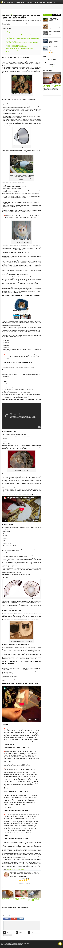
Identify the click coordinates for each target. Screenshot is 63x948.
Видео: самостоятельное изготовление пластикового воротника (22, 42)
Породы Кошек (7, 2)
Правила (54, 944)
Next (60, 78)
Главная (3, 14)
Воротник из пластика (11, 41)
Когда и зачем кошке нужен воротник (13, 31)
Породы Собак (14, 2)
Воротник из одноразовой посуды (14, 45)
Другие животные (22, 2)
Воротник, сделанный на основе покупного (16, 46)
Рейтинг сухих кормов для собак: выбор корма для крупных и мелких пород (54, 26)
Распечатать (21, 869)
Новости (44, 2)
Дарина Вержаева (10, 869)
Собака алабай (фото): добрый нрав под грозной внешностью (54, 48)
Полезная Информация (31, 2)
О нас (38, 944)
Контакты (43, 944)
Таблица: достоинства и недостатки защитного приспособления (19, 48)
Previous (44, 78)
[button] (14, 306)
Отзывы (7, 51)
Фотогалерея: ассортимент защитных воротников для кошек (20, 34)
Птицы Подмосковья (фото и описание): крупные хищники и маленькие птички (55, 40)
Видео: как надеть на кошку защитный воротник (16, 49)
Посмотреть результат (52, 66)
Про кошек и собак (51, 2)
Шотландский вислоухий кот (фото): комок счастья (54, 32)
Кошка (46, 61)
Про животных (4, 6)
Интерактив (39, 2)
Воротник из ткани (11, 43)
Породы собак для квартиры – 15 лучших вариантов (54, 19)
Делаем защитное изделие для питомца (14, 35)
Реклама (49, 944)
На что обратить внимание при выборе (14, 32)
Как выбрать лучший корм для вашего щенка (52, 86)
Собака (46, 62)
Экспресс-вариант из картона (13, 37)
